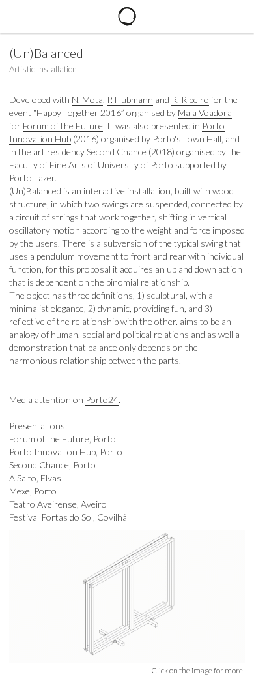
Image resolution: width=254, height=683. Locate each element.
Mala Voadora (205, 112)
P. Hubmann (130, 99)
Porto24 (102, 399)
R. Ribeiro (190, 99)
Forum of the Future (63, 125)
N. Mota (87, 99)
